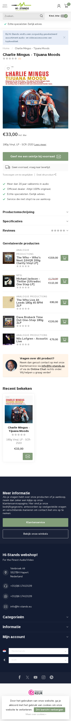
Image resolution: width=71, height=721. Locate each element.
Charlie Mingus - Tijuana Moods (32, 48)
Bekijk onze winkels (35, 534)
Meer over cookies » (36, 714)
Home (6, 48)
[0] (66, 5)
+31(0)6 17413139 (21, 586)
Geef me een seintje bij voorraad (33, 156)
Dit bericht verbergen (49, 709)
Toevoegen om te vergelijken (18, 174)
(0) (19, 58)
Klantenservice (35, 522)
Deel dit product (45, 174)
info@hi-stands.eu (53, 366)
